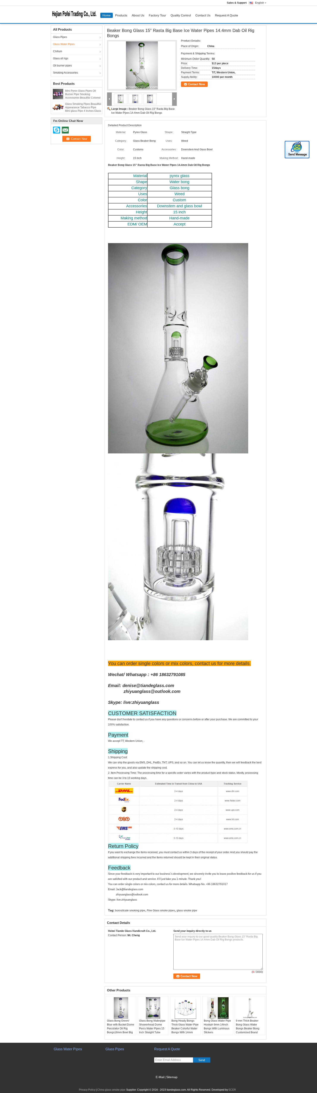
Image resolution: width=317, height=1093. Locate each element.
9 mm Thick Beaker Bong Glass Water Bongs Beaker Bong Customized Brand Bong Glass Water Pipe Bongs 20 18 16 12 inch (250, 1030)
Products (121, 15)
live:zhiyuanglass (141, 702)
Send (201, 1060)
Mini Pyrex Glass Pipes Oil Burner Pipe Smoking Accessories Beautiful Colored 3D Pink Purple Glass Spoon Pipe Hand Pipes (82, 97)
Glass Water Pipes (64, 44)
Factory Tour (157, 15)
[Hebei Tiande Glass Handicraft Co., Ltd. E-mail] (116, 941)
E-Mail (160, 1077)
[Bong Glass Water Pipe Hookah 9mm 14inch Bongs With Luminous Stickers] (218, 1008)
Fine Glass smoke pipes (161, 910)
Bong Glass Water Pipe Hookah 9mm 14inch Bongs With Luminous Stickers (217, 1026)
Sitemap (171, 1077)
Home (106, 15)
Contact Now (196, 84)
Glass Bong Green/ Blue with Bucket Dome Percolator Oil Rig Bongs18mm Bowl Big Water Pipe (120, 1028)
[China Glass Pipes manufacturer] (75, 14)
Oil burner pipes (62, 65)
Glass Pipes (60, 37)
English (259, 2)
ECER (232, 1089)
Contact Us (202, 15)
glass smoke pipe (187, 910)
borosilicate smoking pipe (130, 910)
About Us (138, 15)
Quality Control (181, 15)
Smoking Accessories (65, 72)
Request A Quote (226, 15)
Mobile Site (163, 1082)
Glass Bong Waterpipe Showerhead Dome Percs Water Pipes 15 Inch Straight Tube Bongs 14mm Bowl (152, 1028)
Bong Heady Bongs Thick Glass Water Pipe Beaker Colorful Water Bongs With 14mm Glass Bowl (185, 1028)
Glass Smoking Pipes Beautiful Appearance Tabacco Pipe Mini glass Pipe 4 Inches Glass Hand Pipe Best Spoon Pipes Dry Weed (83, 110)
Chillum (57, 51)
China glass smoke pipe (111, 1089)
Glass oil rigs (60, 58)
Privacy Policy (87, 1089)
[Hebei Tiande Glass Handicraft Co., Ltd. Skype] (110, 941)
